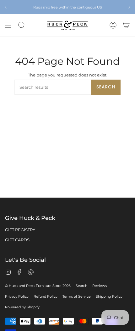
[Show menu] (8, 25)
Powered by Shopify (22, 307)
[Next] (128, 7)
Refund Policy (45, 296)
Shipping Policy (109, 296)
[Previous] (6, 7)
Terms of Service (76, 296)
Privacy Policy (17, 296)
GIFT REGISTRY (20, 229)
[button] (21, 25)
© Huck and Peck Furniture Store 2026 (38, 285)
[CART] (126, 25)
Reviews (99, 285)
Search (105, 87)
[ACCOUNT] (113, 25)
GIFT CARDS (17, 239)
